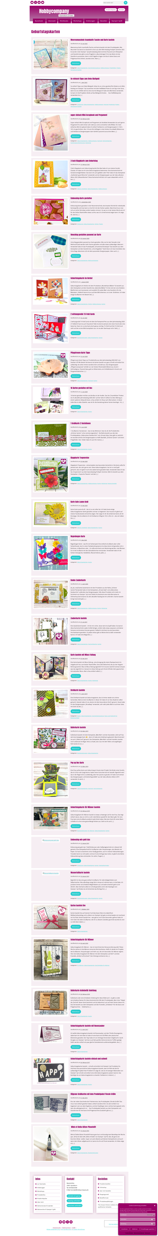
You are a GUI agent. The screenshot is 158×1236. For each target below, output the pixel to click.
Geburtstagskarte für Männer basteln (85, 807)
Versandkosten (66, 1229)
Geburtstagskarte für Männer (82, 939)
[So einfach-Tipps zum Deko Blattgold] (51, 92)
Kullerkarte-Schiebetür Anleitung (83, 990)
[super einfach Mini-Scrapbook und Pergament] (51, 132)
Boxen (79, 716)
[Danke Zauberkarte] (51, 594)
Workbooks (64, 21)
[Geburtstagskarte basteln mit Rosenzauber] (50, 1034)
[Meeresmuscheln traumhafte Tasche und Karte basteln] (51, 54)
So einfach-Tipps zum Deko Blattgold (85, 78)
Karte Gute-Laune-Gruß (79, 501)
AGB (73, 1228)
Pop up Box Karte (77, 762)
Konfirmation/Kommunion (78, 143)
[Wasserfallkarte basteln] (50, 873)
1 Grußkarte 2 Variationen (81, 423)
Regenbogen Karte (78, 536)
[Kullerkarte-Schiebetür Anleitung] (51, 1002)
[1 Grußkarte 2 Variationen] (51, 435)
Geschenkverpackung (94, 68)
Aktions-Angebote (82, 189)
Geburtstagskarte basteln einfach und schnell (89, 1058)
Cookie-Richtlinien (78, 1229)
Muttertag (112, 104)
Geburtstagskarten (82, 68)
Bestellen (103, 21)
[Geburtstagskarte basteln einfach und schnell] (51, 1071)
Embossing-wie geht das (80, 839)
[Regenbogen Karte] (51, 553)
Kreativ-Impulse (111, 10)
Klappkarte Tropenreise (80, 457)
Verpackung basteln (76, 70)
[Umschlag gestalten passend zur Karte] (51, 251)
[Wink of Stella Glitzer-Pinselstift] (51, 1144)
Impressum (147, 1233)
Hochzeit (106, 104)
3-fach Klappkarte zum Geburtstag (84, 160)
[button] (155, 1205)
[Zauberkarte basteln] (51, 631)
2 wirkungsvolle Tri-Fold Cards (83, 314)
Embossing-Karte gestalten (81, 198)
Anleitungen (90, 21)
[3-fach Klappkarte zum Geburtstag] (51, 174)
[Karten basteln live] (51, 917)
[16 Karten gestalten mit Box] (51, 400)
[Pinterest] (39, 2)
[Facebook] (60, 1221)
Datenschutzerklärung (139, 1233)
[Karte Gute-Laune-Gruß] (51, 514)
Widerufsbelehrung (53, 1229)
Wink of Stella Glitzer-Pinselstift (83, 1126)
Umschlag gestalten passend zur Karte (86, 234)
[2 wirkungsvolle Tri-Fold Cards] (51, 328)
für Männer (91, 831)
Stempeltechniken (104, 865)
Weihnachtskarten (93, 260)
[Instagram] (35, 2)
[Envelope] (42, 2)
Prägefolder (113, 68)
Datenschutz (66, 1228)
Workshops (77, 21)
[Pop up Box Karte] (51, 780)
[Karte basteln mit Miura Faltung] (51, 667)
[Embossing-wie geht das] (51, 840)
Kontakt (121, 10)
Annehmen (124, 1229)
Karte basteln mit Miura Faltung (83, 654)
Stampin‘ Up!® (117, 21)
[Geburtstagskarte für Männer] (51, 959)
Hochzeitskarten (107, 141)
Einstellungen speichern (148, 1229)
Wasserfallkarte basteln (80, 872)
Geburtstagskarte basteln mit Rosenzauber (87, 1025)
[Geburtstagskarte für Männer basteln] (51, 818)
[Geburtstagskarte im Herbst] (51, 291)
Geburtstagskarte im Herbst (81, 278)
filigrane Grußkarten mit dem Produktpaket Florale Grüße (93, 1094)
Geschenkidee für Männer (102, 965)
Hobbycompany (54, 11)
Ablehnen (135, 1229)
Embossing (80, 104)
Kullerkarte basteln (78, 727)
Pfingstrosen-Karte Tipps (80, 352)
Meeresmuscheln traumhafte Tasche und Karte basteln (92, 39)
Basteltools (39, 21)
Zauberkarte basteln (79, 618)
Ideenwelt (52, 21)
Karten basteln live (78, 905)
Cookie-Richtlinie (129, 1233)
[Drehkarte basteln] (51, 703)
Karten (103, 304)
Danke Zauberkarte (78, 580)
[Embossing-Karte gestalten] (51, 211)
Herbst (96, 224)
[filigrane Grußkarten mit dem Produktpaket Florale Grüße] (51, 1103)
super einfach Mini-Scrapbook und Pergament (89, 115)
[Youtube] (32, 2)
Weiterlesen (76, 62)
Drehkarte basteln (78, 690)
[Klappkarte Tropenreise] (51, 474)
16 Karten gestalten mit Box (81, 387)
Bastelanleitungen (82, 337)
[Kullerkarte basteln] (51, 739)
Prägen (118, 68)
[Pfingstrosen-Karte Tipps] (51, 365)
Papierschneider (112, 483)
